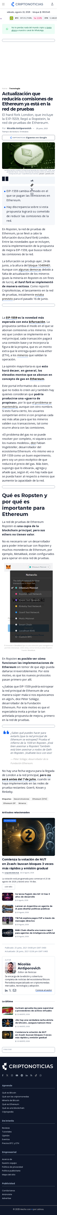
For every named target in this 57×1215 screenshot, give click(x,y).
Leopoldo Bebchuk (12, 873)
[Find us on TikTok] (36, 1075)
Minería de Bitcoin (10, 1100)
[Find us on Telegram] (22, 1075)
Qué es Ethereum (10, 1104)
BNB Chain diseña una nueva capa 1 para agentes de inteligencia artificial (35, 931)
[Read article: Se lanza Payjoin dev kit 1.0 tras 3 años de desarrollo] (7, 897)
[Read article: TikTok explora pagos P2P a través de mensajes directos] (7, 921)
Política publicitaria (11, 1170)
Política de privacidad (12, 1167)
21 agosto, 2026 (22, 900)
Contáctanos (8, 1190)
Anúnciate (7, 1194)
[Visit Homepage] (27, 4)
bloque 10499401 (39, 265)
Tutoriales (7, 1131)
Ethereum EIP (9, 803)
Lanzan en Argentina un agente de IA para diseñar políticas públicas (33, 907)
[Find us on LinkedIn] (27, 1075)
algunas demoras (30, 269)
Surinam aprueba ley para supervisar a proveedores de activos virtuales (34, 1009)
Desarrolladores (21, 799)
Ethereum (37, 379)
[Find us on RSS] (31, 1075)
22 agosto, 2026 (28, 873)
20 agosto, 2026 (22, 912)
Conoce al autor (44, 990)
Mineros (22, 803)
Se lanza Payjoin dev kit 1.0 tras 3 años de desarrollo (32, 895)
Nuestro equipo (9, 1163)
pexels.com (50, 174)
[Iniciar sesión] (52, 4)
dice (33, 443)
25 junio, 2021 (42, 128)
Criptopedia (7, 1111)
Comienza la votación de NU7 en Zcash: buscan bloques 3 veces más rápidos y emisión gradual (28, 864)
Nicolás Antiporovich (19, 128)
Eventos (6, 1139)
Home (4, 88)
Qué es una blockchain (13, 1108)
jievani (42, 174)
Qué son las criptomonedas (15, 1096)
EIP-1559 (11, 317)
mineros (22, 355)
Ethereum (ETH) (40, 799)
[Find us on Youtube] (17, 1075)
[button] (32, 180)
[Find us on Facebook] (2, 1075)
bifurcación (37, 322)
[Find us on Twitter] (7, 1075)
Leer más (10, 886)
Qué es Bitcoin (9, 1092)
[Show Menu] (3, 4)
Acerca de (7, 1159)
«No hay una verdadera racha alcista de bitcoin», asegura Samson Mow (34, 1021)
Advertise (6, 1198)
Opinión (6, 1135)
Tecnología (14, 88)
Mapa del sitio (8, 1174)
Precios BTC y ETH (10, 1143)
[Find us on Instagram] (12, 1075)
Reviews (6, 1128)
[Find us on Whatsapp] (41, 1075)
